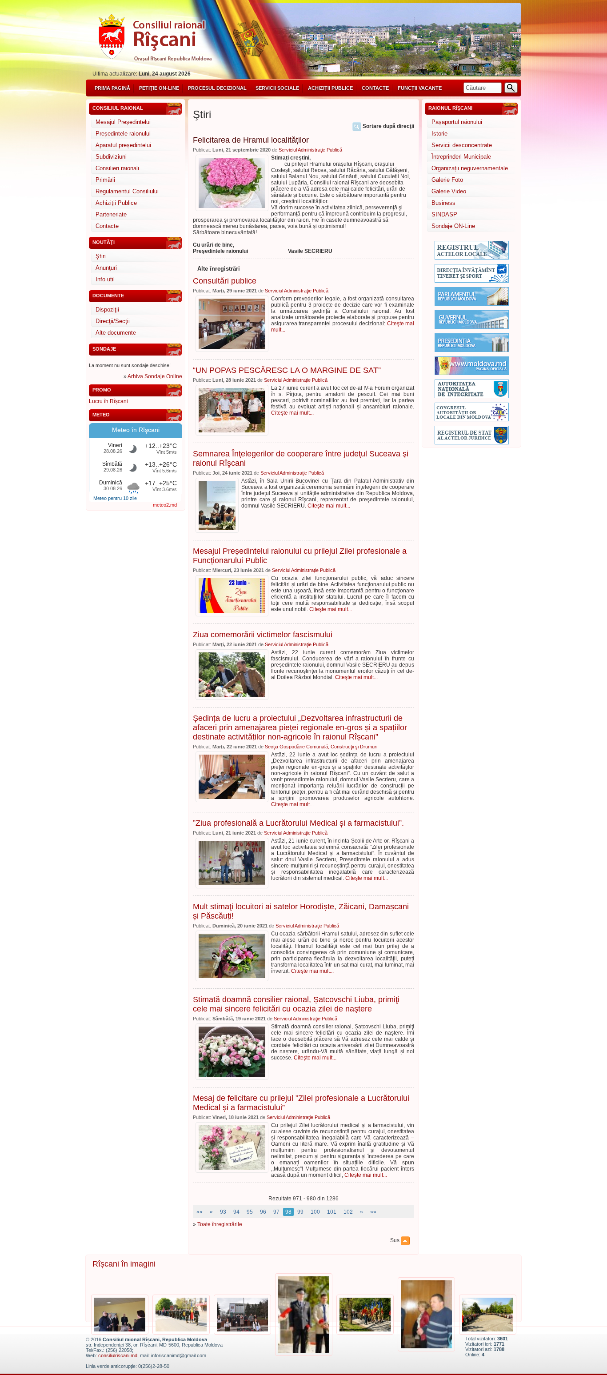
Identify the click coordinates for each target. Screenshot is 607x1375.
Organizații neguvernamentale (469, 168)
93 (223, 1212)
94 (236, 1212)
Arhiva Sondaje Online (155, 376)
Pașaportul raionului (456, 122)
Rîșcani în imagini (124, 1263)
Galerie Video (448, 191)
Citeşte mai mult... (292, 413)
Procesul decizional (217, 88)
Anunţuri (106, 267)
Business (443, 203)
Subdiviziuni (111, 156)
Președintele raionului (123, 133)
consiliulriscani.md (117, 1355)
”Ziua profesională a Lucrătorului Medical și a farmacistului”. (298, 823)
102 (348, 1212)
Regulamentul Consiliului (127, 191)
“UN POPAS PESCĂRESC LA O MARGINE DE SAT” (287, 370)
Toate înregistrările (219, 1224)
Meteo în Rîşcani (136, 429)
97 (276, 1212)
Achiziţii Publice (116, 203)
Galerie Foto (447, 179)
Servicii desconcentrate (461, 145)
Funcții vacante (420, 88)
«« (199, 1212)
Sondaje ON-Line (453, 226)
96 (263, 1212)
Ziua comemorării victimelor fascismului (262, 634)
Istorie (439, 133)
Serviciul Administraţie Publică (310, 149)
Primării (105, 179)
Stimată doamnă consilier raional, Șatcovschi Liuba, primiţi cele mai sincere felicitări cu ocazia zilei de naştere (296, 1004)
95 (250, 1212)
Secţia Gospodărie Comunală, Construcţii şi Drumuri (321, 746)
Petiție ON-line (159, 88)
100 (315, 1212)
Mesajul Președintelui (123, 122)
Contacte (375, 88)
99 (300, 1212)
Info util (105, 279)
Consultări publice (224, 280)
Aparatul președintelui (123, 145)
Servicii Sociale (277, 88)
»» (373, 1212)
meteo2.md (165, 505)
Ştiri (101, 256)
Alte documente (116, 332)
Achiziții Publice (330, 88)
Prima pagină (112, 88)
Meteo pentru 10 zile (115, 498)
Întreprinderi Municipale (461, 156)
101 (331, 1212)
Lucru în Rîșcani (108, 401)
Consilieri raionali (117, 168)
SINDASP (444, 214)
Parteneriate (111, 214)
